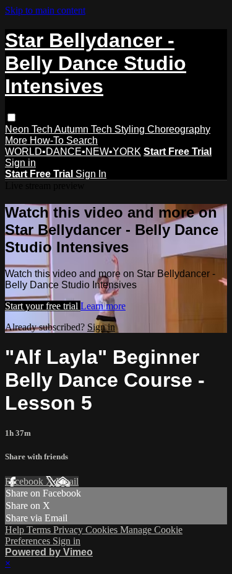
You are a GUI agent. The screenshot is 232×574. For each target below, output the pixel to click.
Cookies (102, 529)
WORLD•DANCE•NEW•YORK (73, 151)
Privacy (69, 529)
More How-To (35, 140)
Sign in (20, 162)
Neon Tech (29, 129)
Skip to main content (45, 10)
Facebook (25, 481)
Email (67, 481)
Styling (130, 129)
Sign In (90, 174)
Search (82, 140)
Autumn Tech (84, 129)
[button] (11, 117)
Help (16, 529)
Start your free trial (42, 306)
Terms (40, 529)
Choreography (178, 129)
